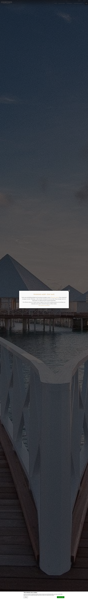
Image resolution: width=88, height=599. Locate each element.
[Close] (69, 291)
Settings (25, 597)
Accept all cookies (61, 597)
